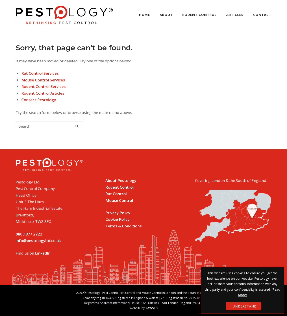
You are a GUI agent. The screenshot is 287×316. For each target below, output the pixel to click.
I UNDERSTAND (243, 306)
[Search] (77, 126)
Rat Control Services (40, 73)
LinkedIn (42, 253)
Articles (235, 14)
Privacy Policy (117, 212)
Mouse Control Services (43, 80)
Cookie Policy (117, 219)
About (166, 14)
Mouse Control (119, 200)
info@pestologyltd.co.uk (38, 240)
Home (144, 14)
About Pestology (120, 180)
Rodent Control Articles (42, 93)
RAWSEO (152, 308)
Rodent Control (199, 14)
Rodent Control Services (43, 86)
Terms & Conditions (123, 226)
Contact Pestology (38, 99)
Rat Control (116, 193)
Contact (262, 14)
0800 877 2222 (29, 234)
